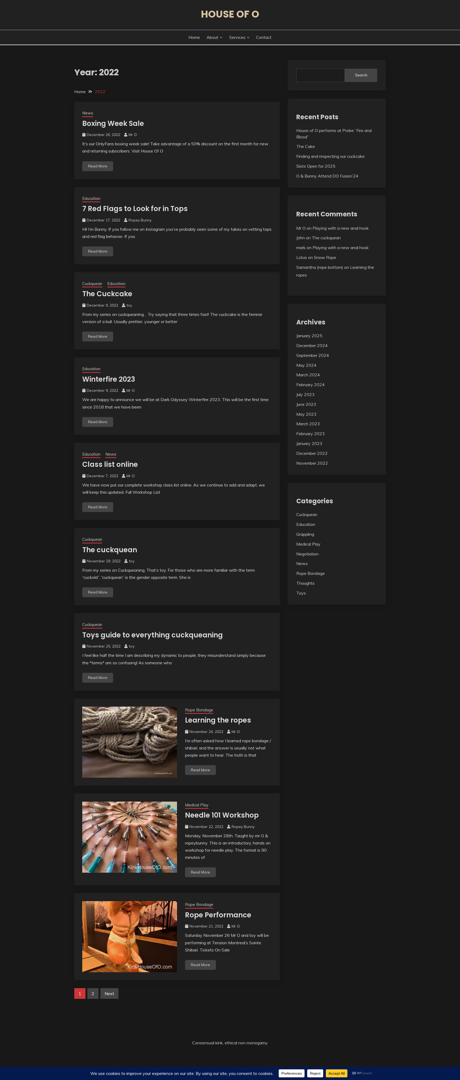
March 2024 (308, 374)
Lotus (301, 257)
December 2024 (312, 345)
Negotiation (307, 554)
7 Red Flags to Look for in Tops (135, 208)
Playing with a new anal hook (341, 228)
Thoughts (305, 583)
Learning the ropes (218, 720)
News (87, 113)
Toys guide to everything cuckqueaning (152, 635)
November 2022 (312, 463)
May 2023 (306, 414)
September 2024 (312, 355)
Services (237, 37)
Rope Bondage (199, 709)
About (212, 37)
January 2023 (309, 443)
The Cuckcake (107, 294)
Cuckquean (92, 283)
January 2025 (309, 335)
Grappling (305, 534)
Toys (301, 593)
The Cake (305, 146)
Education (91, 198)
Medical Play (196, 804)
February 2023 (310, 433)
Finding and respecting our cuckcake (330, 156)
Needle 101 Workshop (222, 815)
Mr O (133, 134)
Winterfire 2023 (108, 379)
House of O (230, 14)
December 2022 (312, 453)
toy (129, 305)
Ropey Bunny (140, 220)
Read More (97, 166)
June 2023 (306, 404)
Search (361, 75)
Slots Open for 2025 (315, 166)
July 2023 (305, 394)
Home (194, 37)
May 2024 (306, 365)
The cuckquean (109, 550)
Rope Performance (218, 915)
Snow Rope (325, 257)
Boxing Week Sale (113, 123)
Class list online (110, 464)
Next (109, 993)
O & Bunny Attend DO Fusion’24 (327, 176)
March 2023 (308, 423)
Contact (264, 37)
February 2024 (310, 384)
